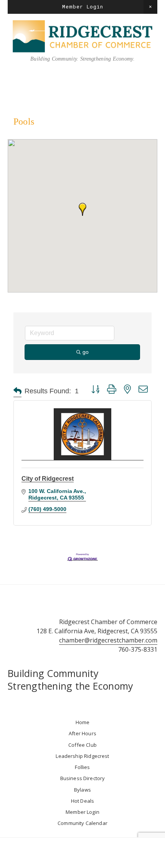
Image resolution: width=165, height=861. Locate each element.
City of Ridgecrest (47, 478)
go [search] (85, 352)
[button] (150, 7)
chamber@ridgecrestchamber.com (108, 640)
